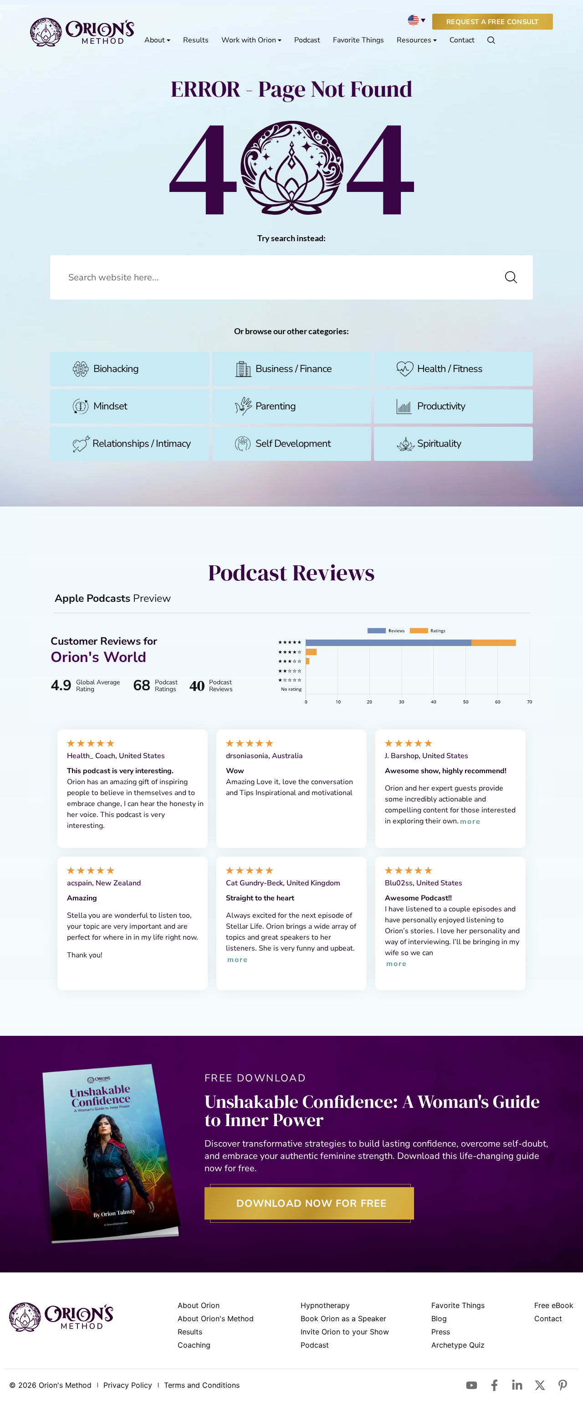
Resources (414, 40)
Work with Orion (248, 40)
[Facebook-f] (494, 1385)
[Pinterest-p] (562, 1385)
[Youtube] (471, 1385)
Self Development (293, 443)
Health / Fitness (449, 369)
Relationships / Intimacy (141, 443)
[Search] (511, 277)
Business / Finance (294, 369)
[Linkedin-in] (517, 1385)
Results (196, 40)
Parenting (276, 406)
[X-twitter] (539, 1385)
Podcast (307, 40)
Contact (462, 40)
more (470, 822)
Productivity (441, 406)
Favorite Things (358, 40)
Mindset (110, 406)
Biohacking (115, 369)
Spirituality (439, 443)
